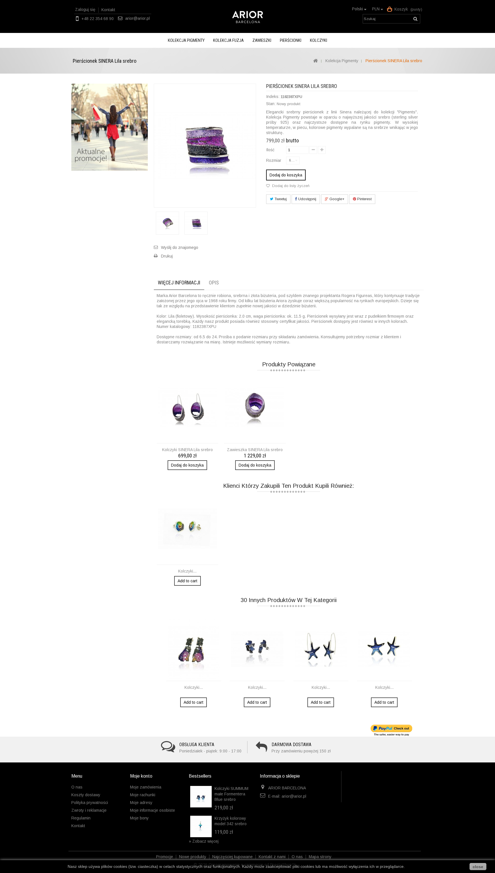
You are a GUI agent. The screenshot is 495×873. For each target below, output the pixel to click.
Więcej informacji (179, 283)
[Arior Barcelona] (247, 16)
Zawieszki (261, 40)
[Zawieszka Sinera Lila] (255, 407)
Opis (214, 283)
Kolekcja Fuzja (228, 40)
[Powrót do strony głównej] (315, 61)
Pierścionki (290, 40)
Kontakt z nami (273, 856)
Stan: (271, 103)
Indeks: (273, 96)
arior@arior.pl (137, 18)
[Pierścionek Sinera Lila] (167, 223)
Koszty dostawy (85, 795)
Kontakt (108, 9)
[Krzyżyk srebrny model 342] (201, 826)
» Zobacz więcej (204, 841)
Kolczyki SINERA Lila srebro (187, 449)
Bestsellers (200, 776)
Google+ (336, 199)
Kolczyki (318, 40)
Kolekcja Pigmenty (186, 40)
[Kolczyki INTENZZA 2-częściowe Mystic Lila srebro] (193, 649)
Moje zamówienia (145, 787)
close (478, 866)
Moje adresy (141, 802)
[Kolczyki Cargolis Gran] (188, 529)
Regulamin (81, 818)
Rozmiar (274, 160)
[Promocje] (109, 127)
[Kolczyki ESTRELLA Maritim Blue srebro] (320, 649)
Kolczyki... (187, 571)
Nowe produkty (193, 856)
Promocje (165, 856)
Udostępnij (306, 199)
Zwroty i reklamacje (89, 810)
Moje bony (139, 818)
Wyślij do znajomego (179, 247)
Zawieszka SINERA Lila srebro (255, 449)
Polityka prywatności (89, 802)
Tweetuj (280, 199)
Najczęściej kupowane (233, 856)
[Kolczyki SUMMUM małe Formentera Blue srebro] (201, 796)
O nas (76, 787)
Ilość (270, 150)
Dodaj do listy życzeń (290, 186)
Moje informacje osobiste (152, 810)
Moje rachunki (142, 795)
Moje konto (141, 776)
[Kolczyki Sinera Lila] (188, 407)
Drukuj (167, 256)
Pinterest (364, 199)
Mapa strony (320, 856)
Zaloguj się (85, 9)
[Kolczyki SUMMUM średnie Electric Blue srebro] (257, 649)
